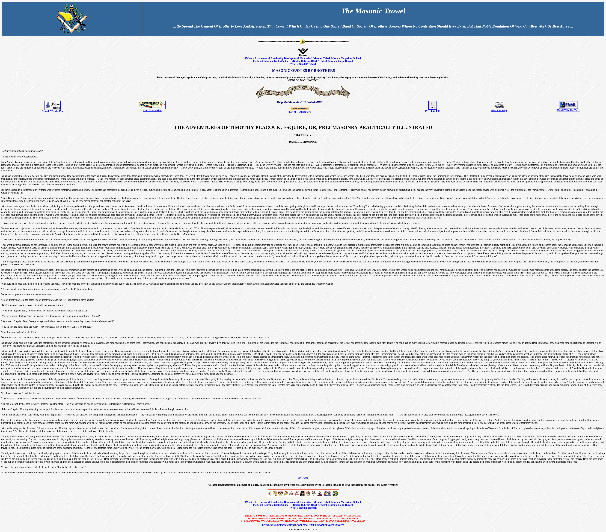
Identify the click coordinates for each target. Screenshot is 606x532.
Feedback (311, 64)
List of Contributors (300, 112)
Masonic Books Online (276, 61)
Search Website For (52, 111)
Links (349, 61)
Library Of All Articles (314, 61)
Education (305, 58)
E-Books (295, 61)
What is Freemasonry (257, 58)
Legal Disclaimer (305, 525)
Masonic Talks (321, 58)
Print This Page (499, 110)
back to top (303, 478)
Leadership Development (284, 58)
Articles (258, 61)
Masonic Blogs (336, 61)
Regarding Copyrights (330, 525)
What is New (297, 64)
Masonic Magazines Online (345, 58)
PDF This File (432, 111)
